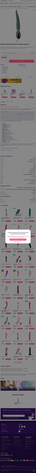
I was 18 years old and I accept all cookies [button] (18, 239)
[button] (18, 241)
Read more (26, 237)
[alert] (18, 236)
